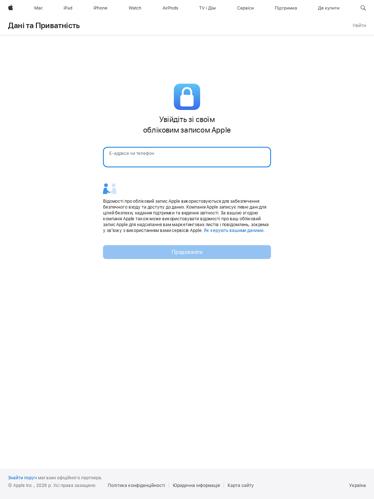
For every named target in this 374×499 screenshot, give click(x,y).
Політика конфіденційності (136, 485)
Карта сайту (241, 485)
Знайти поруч (22, 477)
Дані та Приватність (44, 25)
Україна (357, 485)
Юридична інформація (196, 485)
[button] (363, 8)
